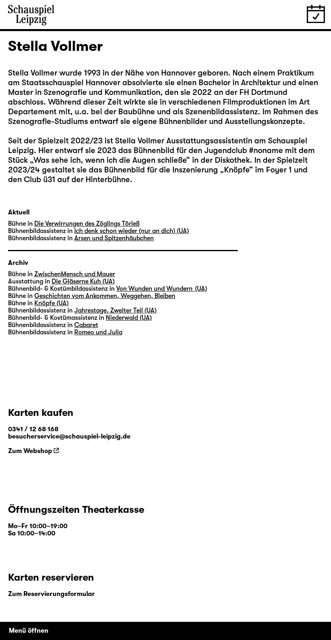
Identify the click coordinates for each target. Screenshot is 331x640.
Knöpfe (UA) (51, 303)
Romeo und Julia (98, 332)
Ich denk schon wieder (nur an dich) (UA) (131, 231)
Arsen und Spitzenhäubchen (114, 238)
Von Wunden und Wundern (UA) (161, 288)
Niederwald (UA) (129, 317)
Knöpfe (236, 169)
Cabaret (86, 325)
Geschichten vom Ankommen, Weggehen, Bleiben (104, 296)
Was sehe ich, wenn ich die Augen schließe (110, 160)
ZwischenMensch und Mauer (74, 274)
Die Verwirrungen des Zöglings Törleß (87, 223)
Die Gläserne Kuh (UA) (83, 281)
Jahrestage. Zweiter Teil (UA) (115, 310)
